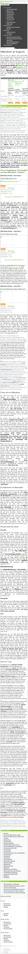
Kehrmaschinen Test (9, 861)
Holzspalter (10, 16)
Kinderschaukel (11, 32)
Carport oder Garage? (10, 887)
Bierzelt (9, 29)
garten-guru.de (14, 4)
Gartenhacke (10, 17)
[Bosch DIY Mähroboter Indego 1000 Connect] (7, 300)
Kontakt (6, 907)
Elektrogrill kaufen (9, 843)
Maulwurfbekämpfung (13, 42)
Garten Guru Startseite (10, 848)
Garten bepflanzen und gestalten (13, 846)
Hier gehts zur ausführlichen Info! (14, 196)
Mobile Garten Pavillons (13, 27)
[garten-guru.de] (5, 3)
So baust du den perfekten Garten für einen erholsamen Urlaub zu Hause (14, 890)
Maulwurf (6, 867)
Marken (6, 915)
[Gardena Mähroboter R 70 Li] (18, 85)
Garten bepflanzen (12, 43)
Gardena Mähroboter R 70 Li (18, 91)
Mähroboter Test (13, 267)
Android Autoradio (6, 896)
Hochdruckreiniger (12, 9)
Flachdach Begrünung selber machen (14, 886)
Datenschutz (7, 840)
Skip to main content (6, 1)
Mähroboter (10, 20)
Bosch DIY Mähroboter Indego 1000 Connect (13, 289)
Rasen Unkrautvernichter (14, 37)
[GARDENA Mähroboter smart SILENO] (11, 86)
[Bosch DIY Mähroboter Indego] (7, 244)
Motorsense (10, 11)
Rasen (21, 162)
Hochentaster (10, 14)
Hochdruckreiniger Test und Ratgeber (14, 853)
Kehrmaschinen (11, 22)
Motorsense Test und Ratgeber (12, 871)
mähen (25, 162)
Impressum (7, 858)
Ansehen (10, 103)
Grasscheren (10, 12)
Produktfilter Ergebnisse (10, 872)
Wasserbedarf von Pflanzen (11, 884)
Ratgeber (20, 67)
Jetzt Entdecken (8, 45)
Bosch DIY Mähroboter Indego (9, 234)
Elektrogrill (10, 24)
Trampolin (9, 33)
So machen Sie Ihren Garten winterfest (14, 892)
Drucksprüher (10, 19)
